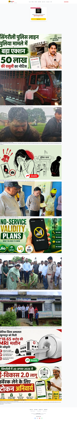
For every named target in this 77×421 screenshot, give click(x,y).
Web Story (43, 1)
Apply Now (38, 19)
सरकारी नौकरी (39, 1)
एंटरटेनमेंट (36, 1)
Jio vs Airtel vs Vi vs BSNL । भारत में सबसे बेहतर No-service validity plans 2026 (11, 253)
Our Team (35, 409)
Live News (66, 1)
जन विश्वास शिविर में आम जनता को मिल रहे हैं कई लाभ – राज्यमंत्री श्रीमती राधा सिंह (9, 290)
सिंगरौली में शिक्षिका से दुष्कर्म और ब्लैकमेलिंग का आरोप (6, 180)
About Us (31, 409)
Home (30, 1)
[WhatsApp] (42, 418)
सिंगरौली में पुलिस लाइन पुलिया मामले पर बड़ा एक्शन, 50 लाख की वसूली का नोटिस (9, 69)
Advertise (45, 409)
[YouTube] (39, 418)
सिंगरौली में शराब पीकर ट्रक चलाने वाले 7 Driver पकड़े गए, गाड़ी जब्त (8, 105)
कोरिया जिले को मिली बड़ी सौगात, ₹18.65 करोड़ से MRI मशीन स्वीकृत (8, 364)
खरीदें (51, 1)
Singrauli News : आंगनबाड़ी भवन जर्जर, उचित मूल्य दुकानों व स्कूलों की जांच (9, 216)
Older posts (2, 404)
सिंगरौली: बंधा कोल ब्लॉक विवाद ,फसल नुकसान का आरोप (6, 142)
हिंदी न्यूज (33, 1)
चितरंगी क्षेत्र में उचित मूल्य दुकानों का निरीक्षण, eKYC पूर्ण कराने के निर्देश (8, 326)
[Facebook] (35, 418)
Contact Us (41, 409)
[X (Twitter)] (37, 418)
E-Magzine (47, 1)
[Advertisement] (38, 27)
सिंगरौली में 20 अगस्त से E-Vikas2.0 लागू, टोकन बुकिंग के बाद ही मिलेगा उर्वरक (9, 401)
